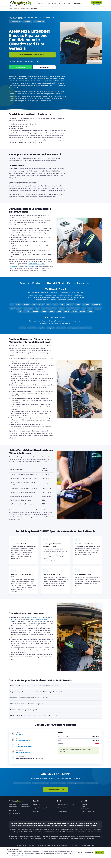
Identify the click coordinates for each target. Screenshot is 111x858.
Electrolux (69, 304)
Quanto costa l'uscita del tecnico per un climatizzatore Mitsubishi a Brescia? (35, 686)
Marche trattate (51, 3)
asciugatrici (50, 328)
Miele (68, 308)
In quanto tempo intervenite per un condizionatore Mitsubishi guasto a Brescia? (36, 692)
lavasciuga (71, 328)
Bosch (48, 304)
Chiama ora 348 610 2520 (33, 55)
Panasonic (98, 308)
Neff (84, 308)
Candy (55, 304)
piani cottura (87, 328)
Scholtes (44, 311)
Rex (20, 311)
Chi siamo (62, 3)
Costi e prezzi (85, 809)
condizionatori (61, 328)
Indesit (49, 308)
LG (55, 308)
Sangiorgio (35, 311)
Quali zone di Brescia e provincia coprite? (23, 710)
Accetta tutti (99, 852)
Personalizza (89, 852)
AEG (12, 304)
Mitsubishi (76, 308)
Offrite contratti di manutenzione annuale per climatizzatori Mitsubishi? (33, 716)
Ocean (90, 308)
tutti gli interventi (30, 266)
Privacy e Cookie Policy (88, 811)
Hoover (18, 308)
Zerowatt (82, 311)
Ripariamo (40, 3)
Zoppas (90, 311)
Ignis (37, 308)
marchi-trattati (25, 8)
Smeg (59, 311)
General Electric (96, 304)
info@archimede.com (87, 845)
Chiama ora (97, 2)
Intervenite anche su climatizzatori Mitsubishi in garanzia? (29, 698)
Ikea (43, 308)
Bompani (41, 304)
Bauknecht (26, 304)
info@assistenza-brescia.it (40, 619)
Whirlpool (66, 311)
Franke (78, 304)
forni (79, 328)
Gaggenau (86, 304)
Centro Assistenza (14, 8)
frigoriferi (41, 328)
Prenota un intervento (23, 752)
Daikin (62, 304)
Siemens (52, 311)
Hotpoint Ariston (28, 308)
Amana (18, 304)
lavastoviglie (31, 328)
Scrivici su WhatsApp (23, 740)
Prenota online (77, 3)
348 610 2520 (44, 85)
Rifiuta (80, 852)
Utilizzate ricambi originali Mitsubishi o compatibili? (26, 704)
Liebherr (62, 308)
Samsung (26, 311)
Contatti (69, 3)
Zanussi (74, 311)
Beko (34, 304)
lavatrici (22, 328)
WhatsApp (21, 67)
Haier (11, 308)
